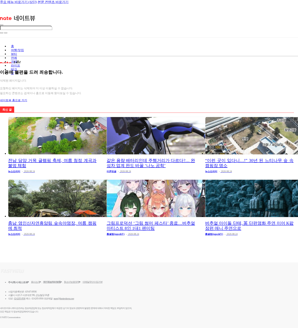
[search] (1, 32)
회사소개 (35, 282)
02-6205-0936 (19, 298)
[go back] (1, 25)
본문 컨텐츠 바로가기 (53, 2)
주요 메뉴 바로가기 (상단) (18, 2)
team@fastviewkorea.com (64, 298)
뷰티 (14, 54)
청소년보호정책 (71, 282)
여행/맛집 (17, 50)
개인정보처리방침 (52, 282)
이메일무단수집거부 (93, 282)
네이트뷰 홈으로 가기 (13, 100)
